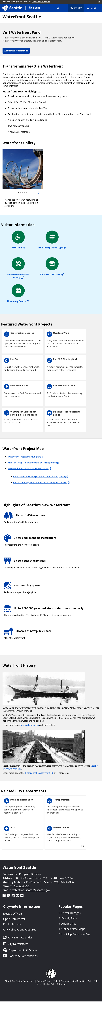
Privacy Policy (43, 981)
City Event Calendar (20, 937)
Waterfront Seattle (22, 16)
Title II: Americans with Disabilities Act (72, 981)
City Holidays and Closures (19, 929)
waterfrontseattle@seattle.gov (31, 890)
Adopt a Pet (68, 923)
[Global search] (60, 8)
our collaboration (30, 725)
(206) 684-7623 (21, 886)
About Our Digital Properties (19, 981)
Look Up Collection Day (75, 934)
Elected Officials (13, 913)
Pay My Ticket (69, 918)
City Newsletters (18, 944)
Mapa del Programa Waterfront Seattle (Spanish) (32, 462)
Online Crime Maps (73, 929)
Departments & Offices (23, 950)
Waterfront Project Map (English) (24, 456)
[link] (23, 169)
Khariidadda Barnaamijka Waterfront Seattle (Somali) (39, 476)
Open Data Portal (14, 919)
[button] (99, 2)
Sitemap (61, 984)
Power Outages (71, 913)
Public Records (12, 924)
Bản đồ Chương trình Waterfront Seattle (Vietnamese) (40, 482)
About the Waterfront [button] (16, 50)
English (37, 7)
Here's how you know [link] (41, 2)
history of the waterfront (37, 772)
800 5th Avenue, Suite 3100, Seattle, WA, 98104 (43, 878)
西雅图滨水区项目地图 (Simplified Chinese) (28, 468)
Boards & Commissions (23, 956)
